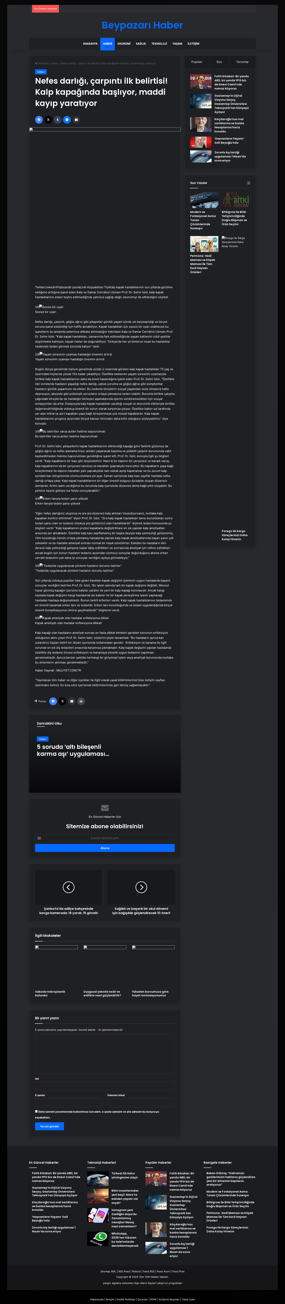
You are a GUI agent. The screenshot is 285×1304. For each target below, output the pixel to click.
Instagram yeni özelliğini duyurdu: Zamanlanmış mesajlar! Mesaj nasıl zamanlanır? (124, 1218)
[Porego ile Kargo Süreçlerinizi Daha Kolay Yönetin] (236, 381)
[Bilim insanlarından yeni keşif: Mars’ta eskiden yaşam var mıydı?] (98, 1196)
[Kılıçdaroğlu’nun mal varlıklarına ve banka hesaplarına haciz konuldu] (201, 124)
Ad (38, 1078)
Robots (136, 1271)
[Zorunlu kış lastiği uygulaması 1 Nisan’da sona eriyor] (201, 156)
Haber (107, 43)
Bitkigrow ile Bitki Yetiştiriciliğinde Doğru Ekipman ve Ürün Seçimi (234, 218)
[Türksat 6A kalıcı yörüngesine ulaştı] (98, 1178)
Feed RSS (149, 1271)
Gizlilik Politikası (126, 1299)
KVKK (153, 1299)
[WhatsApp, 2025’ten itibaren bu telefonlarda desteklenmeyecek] (98, 1239)
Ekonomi (123, 43)
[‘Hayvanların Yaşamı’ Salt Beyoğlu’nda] (201, 142)
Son (219, 62)
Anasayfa (90, 43)
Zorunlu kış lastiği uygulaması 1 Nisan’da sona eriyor (230, 156)
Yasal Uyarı (188, 1299)
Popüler (196, 62)
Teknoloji (159, 43)
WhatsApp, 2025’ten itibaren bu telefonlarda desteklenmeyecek (124, 1240)
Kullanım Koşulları (169, 1299)
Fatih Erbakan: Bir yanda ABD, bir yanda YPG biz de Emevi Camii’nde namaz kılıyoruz (231, 82)
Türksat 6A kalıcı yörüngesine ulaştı (124, 1175)
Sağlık (141, 43)
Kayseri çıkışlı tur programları (165, 1283)
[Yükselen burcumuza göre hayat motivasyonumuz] (153, 966)
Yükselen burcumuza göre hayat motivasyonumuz (150, 993)
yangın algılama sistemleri (118, 1283)
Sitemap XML (108, 1271)
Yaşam (177, 43)
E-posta (41, 1095)
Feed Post (178, 1271)
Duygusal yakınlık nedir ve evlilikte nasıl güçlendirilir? (102, 993)
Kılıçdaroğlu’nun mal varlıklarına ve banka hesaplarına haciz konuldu (229, 125)
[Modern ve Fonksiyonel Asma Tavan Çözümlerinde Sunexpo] (204, 200)
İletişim (193, 43)
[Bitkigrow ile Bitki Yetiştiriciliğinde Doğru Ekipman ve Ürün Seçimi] (236, 200)
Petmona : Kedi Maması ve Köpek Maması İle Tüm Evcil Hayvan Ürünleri (202, 264)
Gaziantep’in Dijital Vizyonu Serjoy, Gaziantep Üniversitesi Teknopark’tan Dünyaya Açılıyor (231, 104)
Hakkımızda (97, 1299)
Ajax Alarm (140, 1283)
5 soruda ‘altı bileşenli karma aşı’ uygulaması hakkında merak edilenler (74, 754)
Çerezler (143, 1299)
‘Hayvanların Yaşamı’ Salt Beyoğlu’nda (229, 141)
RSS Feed (124, 1271)
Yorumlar (242, 62)
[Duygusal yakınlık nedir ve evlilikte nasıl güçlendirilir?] (105, 966)
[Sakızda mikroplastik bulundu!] (56, 966)
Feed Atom (163, 1271)
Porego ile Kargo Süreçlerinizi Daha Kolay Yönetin (235, 535)
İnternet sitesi (116, 1095)
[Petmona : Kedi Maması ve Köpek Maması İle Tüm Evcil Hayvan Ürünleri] (204, 244)
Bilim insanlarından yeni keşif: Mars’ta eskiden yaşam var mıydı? (125, 1197)
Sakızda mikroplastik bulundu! (50, 993)
